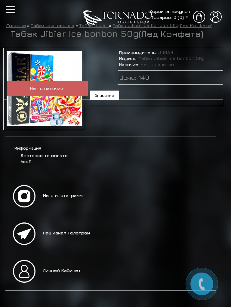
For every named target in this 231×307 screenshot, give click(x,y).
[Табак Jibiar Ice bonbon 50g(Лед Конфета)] (44, 124)
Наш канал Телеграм (66, 232)
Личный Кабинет (62, 270)
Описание (104, 95)
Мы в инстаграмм (63, 195)
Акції (25, 161)
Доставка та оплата (44, 155)
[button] (10, 9)
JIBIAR (165, 52)
